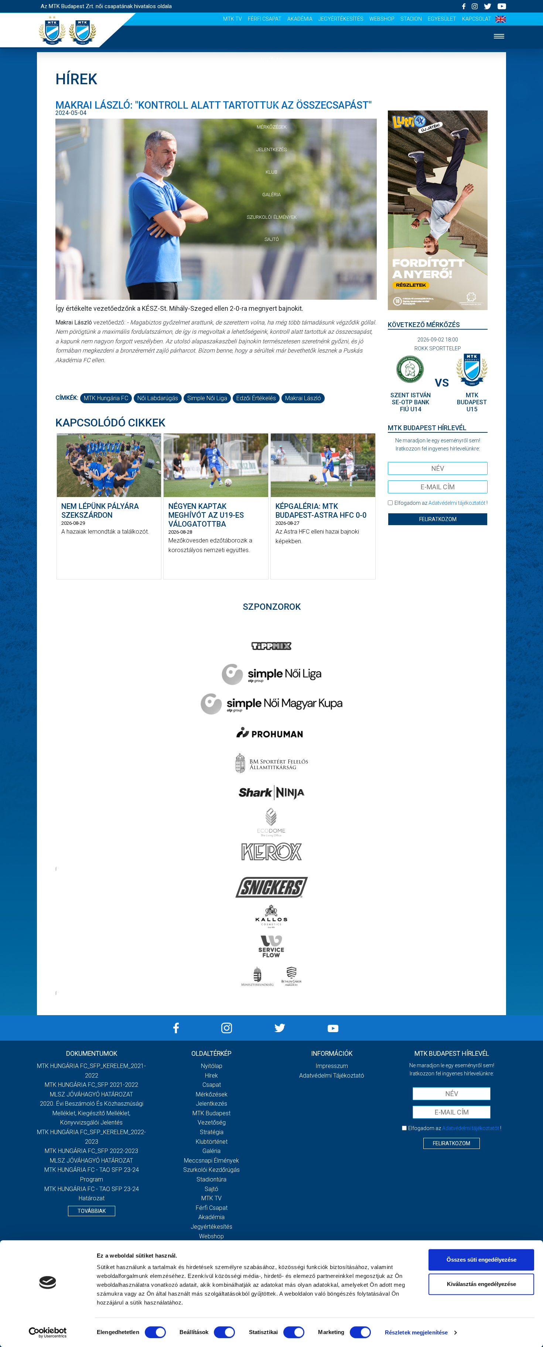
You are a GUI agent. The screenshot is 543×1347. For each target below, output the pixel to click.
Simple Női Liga (207, 398)
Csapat (271, 105)
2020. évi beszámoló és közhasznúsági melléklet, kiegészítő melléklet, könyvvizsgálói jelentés (91, 1113)
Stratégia (211, 1132)
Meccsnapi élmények (211, 1160)
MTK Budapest (211, 1113)
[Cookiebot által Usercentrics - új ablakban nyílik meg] (48, 1332)
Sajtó (271, 239)
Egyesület (442, 19)
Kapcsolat (476, 19)
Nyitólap (271, 59)
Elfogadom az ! (441, 503)
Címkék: (66, 397)
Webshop (382, 19)
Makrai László (303, 398)
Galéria (271, 194)
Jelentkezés (271, 149)
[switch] (224, 1332)
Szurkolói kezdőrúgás (211, 1169)
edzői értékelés (256, 398)
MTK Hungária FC (106, 398)
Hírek (271, 82)
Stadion (411, 19)
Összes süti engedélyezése (481, 1259)
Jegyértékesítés (340, 19)
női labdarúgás (157, 398)
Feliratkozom (438, 519)
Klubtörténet (212, 1141)
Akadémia (300, 19)
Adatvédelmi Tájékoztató (331, 1075)
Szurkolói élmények (272, 217)
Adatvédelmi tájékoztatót (456, 503)
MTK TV (232, 19)
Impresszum (331, 1065)
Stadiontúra (211, 1179)
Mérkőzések (272, 127)
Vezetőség (212, 1122)
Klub (271, 172)
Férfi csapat (264, 19)
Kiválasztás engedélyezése (481, 1284)
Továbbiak (92, 1211)
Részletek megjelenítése (416, 1332)
